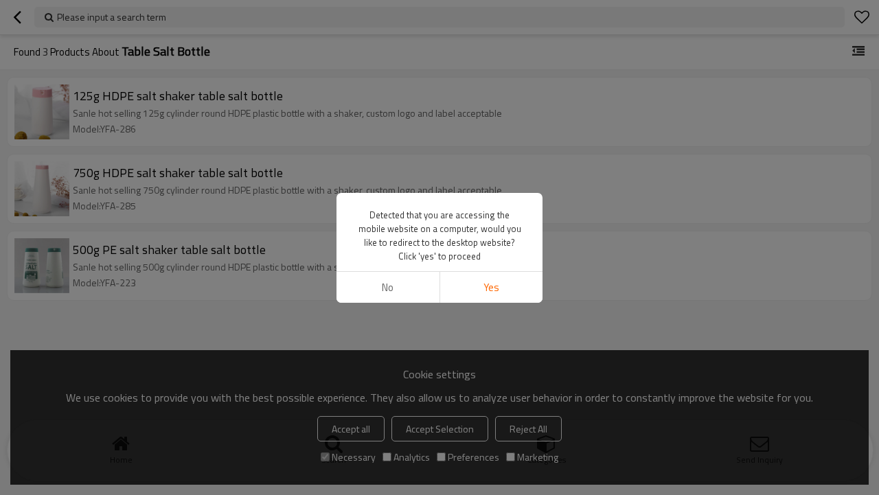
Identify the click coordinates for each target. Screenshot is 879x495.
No (387, 287)
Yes (491, 287)
